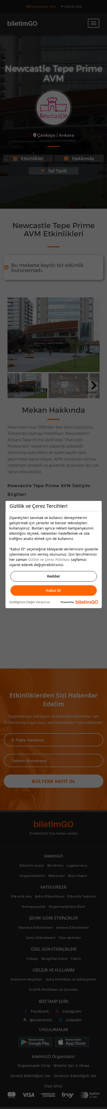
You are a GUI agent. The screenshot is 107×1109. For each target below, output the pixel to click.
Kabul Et (53, 590)
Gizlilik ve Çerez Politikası (49, 559)
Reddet (53, 576)
